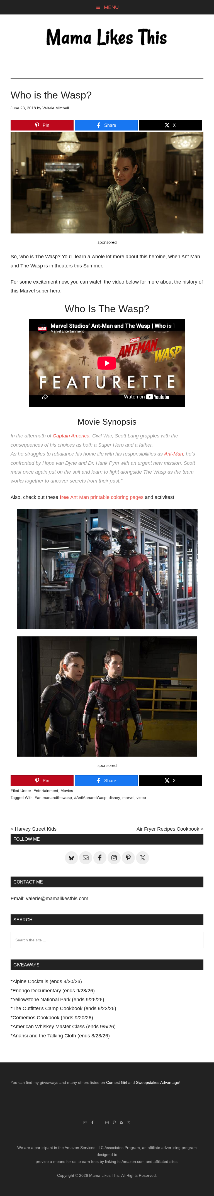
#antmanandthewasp (53, 797)
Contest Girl (116, 1082)
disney (114, 797)
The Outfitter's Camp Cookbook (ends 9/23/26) (64, 1008)
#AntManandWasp (90, 797)
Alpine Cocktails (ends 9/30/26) (47, 981)
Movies (66, 790)
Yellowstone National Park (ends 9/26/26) (58, 999)
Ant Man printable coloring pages (102, 497)
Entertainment (45, 790)
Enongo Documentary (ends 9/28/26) (54, 990)
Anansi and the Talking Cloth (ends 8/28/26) (61, 1035)
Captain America (71, 436)
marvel (128, 797)
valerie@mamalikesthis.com (57, 898)
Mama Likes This (107, 38)
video (141, 797)
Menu (111, 7)
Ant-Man (173, 454)
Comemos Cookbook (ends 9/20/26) (53, 1017)
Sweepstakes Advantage (157, 1082)
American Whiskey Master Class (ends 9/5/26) (64, 1026)
